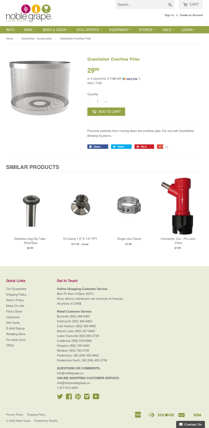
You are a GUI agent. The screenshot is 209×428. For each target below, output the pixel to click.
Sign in (169, 15)
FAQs (10, 345)
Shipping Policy (16, 294)
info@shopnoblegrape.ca (73, 383)
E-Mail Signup (15, 328)
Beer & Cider (55, 29)
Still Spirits (88, 29)
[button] (145, 78)
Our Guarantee (16, 288)
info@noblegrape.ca (70, 373)
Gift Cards (13, 322)
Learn (187, 29)
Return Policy (15, 300)
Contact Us (192, 424)
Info (10, 29)
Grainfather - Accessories (36, 38)
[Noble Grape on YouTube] (96, 397)
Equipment (119, 29)
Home (9, 38)
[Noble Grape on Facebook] (69, 397)
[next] (199, 212)
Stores (146, 29)
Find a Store (14, 311)
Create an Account (191, 15)
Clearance (13, 317)
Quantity (92, 94)
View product (30, 209)
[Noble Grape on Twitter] (60, 397)
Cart (194, 4)
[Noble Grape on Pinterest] (78, 397)
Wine (28, 29)
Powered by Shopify (46, 421)
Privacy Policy (14, 414)
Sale (167, 29)
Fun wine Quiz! (16, 339)
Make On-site (15, 305)
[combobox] (145, 4)
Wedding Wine (15, 334)
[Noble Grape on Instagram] (87, 397)
